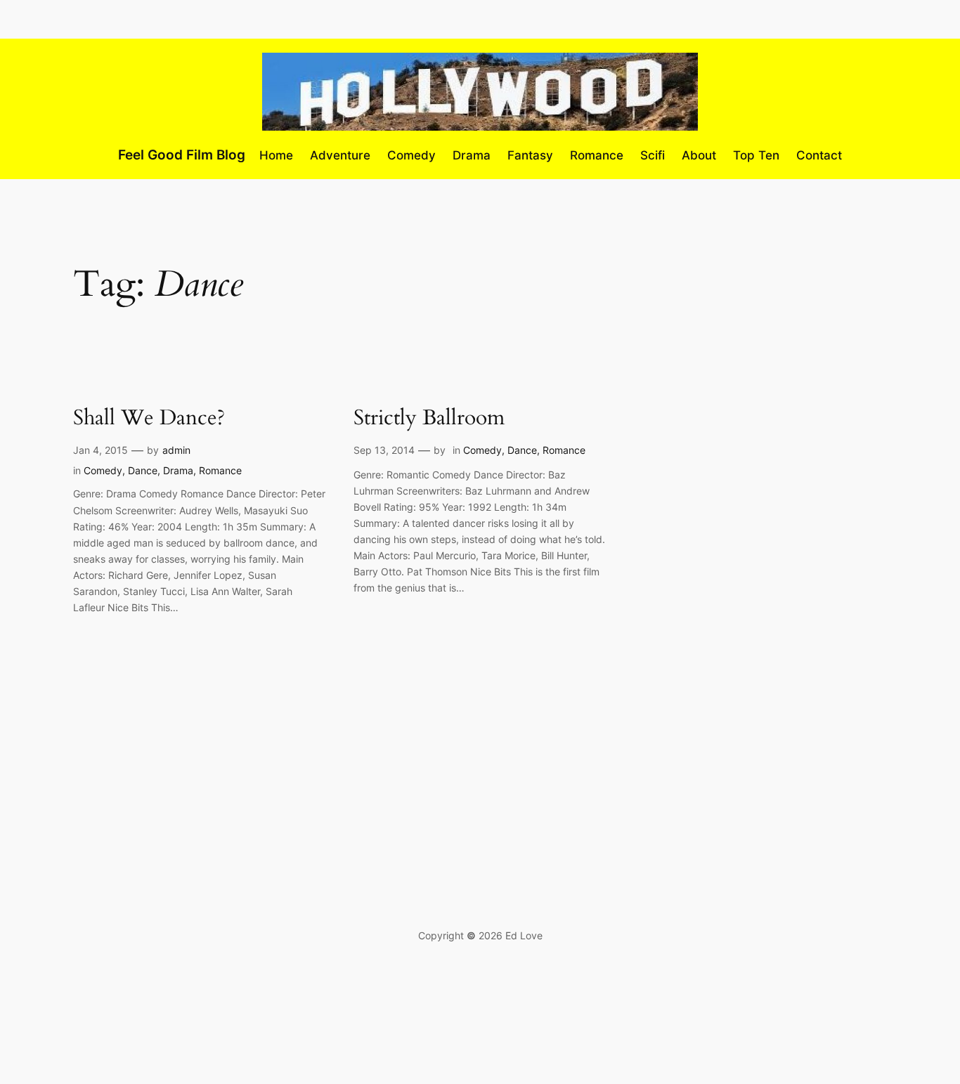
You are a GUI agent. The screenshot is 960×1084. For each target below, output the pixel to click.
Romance (220, 470)
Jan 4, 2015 (100, 450)
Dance (142, 470)
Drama (178, 470)
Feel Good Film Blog (181, 154)
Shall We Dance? (149, 418)
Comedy (103, 470)
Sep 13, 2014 (384, 450)
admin (176, 450)
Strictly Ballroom (429, 418)
